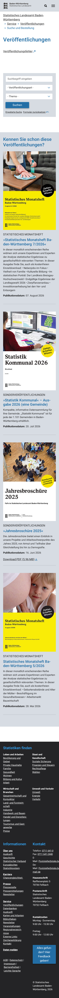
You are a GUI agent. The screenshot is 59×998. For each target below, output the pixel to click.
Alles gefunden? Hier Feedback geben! (44, 954)
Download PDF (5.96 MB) (18, 559)
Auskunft (8, 854)
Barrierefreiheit (11, 967)
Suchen (17, 105)
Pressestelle (9, 887)
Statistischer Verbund (14, 861)
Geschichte (9, 857)
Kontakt (7, 943)
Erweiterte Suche (14, 112)
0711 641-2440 (45, 854)
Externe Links (10, 936)
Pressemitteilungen (13, 891)
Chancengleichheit (13, 878)
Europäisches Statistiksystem (11, 866)
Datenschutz (16, 960)
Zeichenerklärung (12, 940)
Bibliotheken (9, 919)
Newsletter (9, 894)
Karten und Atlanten (13, 915)
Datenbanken (10, 908)
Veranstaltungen (11, 926)
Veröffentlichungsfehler (18, 51)
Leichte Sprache (12, 970)
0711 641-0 (47, 850)
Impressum (10, 963)
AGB (5, 960)
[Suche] (45, 5)
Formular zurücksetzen (34, 112)
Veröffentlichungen (13, 905)
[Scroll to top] (51, 990)
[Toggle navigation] (53, 5)
